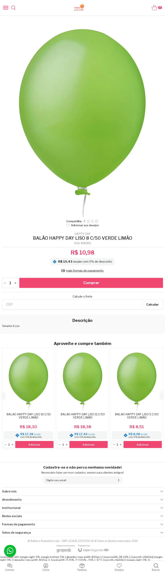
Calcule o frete (82, 296)
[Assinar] (119, 480)
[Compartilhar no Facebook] (84, 221)
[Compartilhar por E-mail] (96, 221)
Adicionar (34, 444)
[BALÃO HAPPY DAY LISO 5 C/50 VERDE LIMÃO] (136, 398)
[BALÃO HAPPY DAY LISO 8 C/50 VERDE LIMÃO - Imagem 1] (82, 116)
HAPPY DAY (82, 233)
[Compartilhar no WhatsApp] (88, 221)
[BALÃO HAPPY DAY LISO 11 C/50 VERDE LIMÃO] (82, 398)
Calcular (152, 304)
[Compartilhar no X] (92, 221)
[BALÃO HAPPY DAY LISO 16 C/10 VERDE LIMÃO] (28, 398)
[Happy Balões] (79, 8)
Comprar (91, 283)
